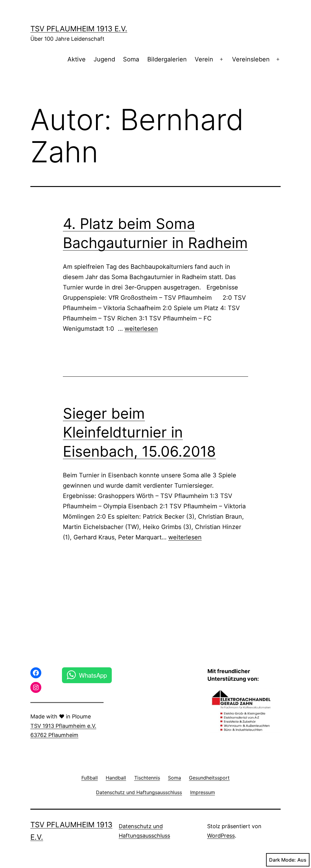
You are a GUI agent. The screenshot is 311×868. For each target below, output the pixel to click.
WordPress (221, 835)
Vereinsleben (251, 59)
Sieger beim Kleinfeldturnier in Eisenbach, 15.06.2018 (139, 432)
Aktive (76, 59)
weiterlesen (141, 328)
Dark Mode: (282, 860)
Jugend (104, 59)
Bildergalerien (167, 59)
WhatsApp (93, 675)
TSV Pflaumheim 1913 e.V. (78, 28)
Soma (131, 59)
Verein (204, 59)
